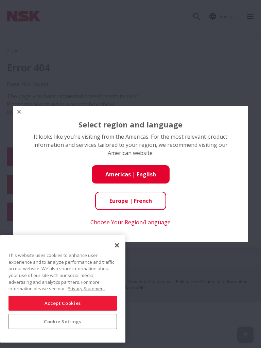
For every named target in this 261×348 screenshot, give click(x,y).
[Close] (116, 245)
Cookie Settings (63, 321)
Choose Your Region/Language (130, 222)
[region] (62, 289)
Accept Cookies (63, 303)
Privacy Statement (86, 288)
